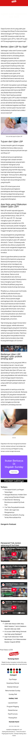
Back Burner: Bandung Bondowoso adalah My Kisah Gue (14, 502)
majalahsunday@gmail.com (14, 729)
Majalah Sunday (18, 449)
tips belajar (19, 446)
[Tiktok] (11, 670)
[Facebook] (8, 672)
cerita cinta (4, 449)
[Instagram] (17, 670)
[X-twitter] (8, 670)
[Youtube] (14, 670)
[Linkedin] (20, 672)
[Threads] (20, 670)
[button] (2, 4)
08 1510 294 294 (14, 726)
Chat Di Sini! (14, 472)
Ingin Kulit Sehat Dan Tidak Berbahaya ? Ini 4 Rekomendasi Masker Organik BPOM (15, 639)
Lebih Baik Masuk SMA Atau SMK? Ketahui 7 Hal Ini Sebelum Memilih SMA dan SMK (15, 626)
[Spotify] (11, 672)
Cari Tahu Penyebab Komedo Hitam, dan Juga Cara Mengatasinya (14, 509)
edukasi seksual (11, 446)
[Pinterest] (17, 672)
